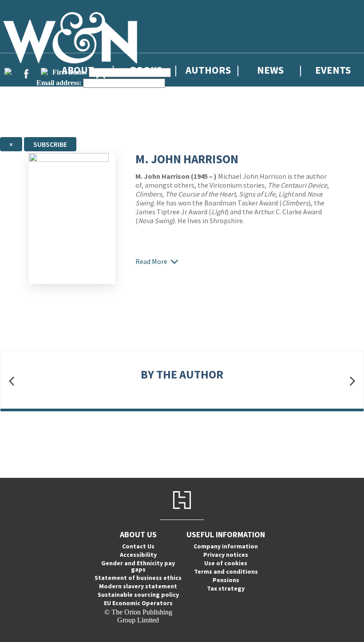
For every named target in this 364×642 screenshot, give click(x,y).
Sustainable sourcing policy (138, 595)
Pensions (226, 580)
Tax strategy (226, 588)
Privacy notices (225, 555)
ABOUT (78, 69)
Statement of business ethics (138, 578)
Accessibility (138, 555)
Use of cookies (225, 563)
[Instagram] (44, 71)
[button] (11, 380)
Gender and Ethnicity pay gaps (138, 566)
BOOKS (146, 69)
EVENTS (333, 69)
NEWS (270, 69)
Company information (226, 546)
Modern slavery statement (138, 586)
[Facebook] (26, 73)
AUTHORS (208, 69)
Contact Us (138, 546)
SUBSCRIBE (50, 144)
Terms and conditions (226, 571)
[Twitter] (8, 71)
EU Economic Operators (138, 603)
